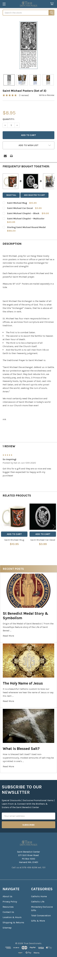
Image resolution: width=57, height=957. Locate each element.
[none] (28, 45)
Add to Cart (14, 534)
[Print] (11, 155)
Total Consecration (41, 915)
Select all (11, 195)
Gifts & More (38, 920)
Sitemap (7, 927)
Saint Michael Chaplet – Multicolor (25, 218)
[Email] (5, 155)
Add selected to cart (34, 195)
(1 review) (24, 95)
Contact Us (8, 912)
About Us (7, 896)
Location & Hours (12, 917)
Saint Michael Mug (17, 203)
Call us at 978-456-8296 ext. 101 (28, 867)
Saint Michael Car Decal (20, 208)
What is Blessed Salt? (21, 749)
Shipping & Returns (13, 922)
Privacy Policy (10, 901)
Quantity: (8, 119)
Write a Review (46, 95)
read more (8, 635)
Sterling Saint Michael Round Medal (26, 227)
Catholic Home (39, 896)
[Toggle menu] (4, 4)
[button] (28, 145)
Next (54, 526)
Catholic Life (37, 901)
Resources (8, 906)
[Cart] (52, 4)
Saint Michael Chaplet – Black (23, 213)
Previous (3, 526)
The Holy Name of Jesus (23, 683)
